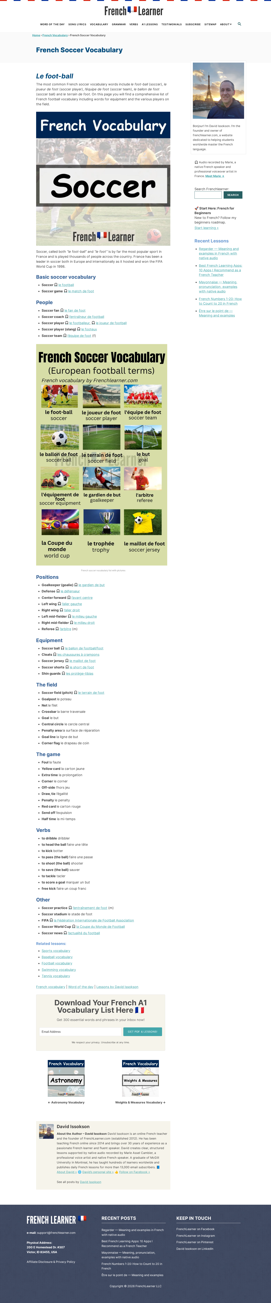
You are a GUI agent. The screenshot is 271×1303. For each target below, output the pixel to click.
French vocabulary (50, 987)
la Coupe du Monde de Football (100, 927)
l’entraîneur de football (86, 317)
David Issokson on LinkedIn (194, 1249)
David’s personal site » (98, 1172)
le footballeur (79, 323)
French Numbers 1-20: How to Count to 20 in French (220, 301)
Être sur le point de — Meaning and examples (217, 313)
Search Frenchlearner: (211, 189)
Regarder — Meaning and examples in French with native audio (219, 253)
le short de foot (82, 667)
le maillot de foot (83, 661)
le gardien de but (92, 585)
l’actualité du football (84, 933)
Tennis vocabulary (56, 976)
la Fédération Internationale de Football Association (94, 920)
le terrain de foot (91, 693)
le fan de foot (75, 310)
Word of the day (80, 987)
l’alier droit (72, 610)
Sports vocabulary (56, 951)
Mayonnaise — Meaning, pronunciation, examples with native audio (218, 286)
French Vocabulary (55, 35)
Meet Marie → (214, 176)
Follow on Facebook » (134, 1172)
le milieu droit (84, 623)
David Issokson (90, 1182)
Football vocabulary (57, 963)
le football (66, 285)
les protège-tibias (79, 673)
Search (233, 194)
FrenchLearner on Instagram (195, 1235)
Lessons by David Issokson (117, 987)
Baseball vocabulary (57, 957)
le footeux (89, 329)
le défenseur (70, 591)
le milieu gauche (84, 616)
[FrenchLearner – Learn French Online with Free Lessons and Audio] (135, 10)
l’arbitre (65, 629)
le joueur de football (111, 323)
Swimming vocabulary (59, 970)
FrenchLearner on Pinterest (194, 1242)
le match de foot (81, 291)
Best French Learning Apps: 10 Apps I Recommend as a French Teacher (220, 270)
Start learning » (206, 228)
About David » (67, 1172)
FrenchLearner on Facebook (195, 1229)
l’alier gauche (72, 604)
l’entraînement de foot (90, 908)
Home (36, 35)
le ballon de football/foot (84, 648)
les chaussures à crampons (78, 654)
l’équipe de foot (79, 336)
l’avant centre (82, 598)
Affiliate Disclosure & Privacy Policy (51, 1262)
